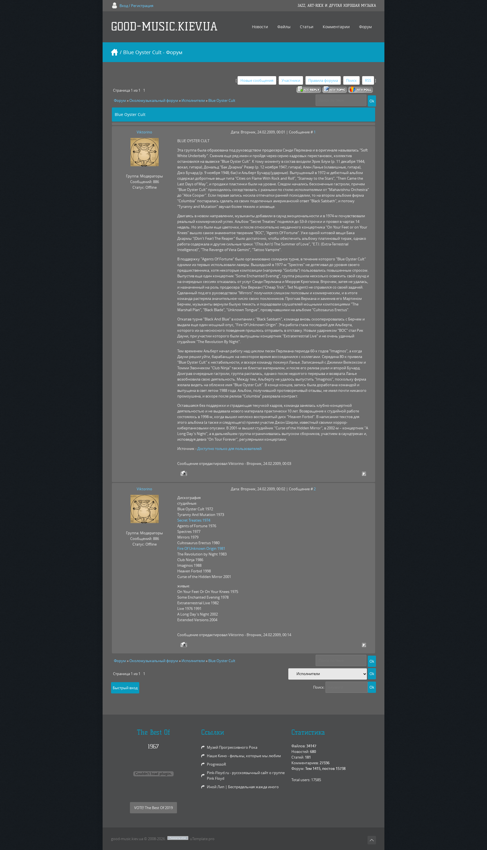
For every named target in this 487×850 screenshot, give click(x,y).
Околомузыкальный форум (153, 100)
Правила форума (323, 80)
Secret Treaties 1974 (193, 520)
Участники (291, 80)
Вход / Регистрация (136, 5)
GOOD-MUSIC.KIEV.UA (164, 27)
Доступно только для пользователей (229, 448)
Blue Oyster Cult (221, 100)
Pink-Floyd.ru (218, 772)
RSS (368, 80)
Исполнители (193, 100)
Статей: (297, 757)
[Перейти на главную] (114, 52)
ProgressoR (216, 764)
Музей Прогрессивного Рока (232, 747)
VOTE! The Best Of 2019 (153, 807)
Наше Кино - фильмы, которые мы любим (244, 755)
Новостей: (300, 751)
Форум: (297, 768)
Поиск (351, 80)
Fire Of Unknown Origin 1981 (201, 548)
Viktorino (144, 132)
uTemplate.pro (202, 838)
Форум (120, 100)
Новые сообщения (256, 80)
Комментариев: (305, 762)
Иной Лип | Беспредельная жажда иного (243, 786)
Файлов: (298, 745)
